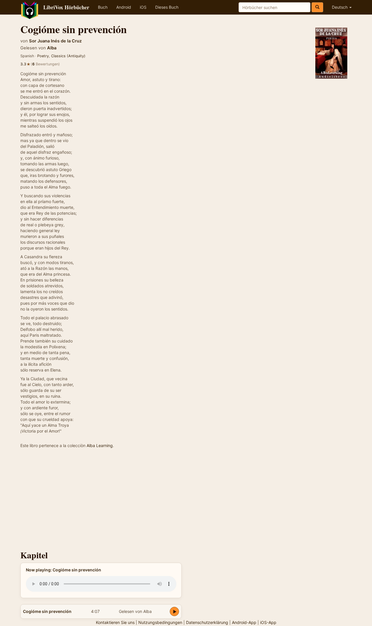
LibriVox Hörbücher (66, 7)
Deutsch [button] (340, 7)
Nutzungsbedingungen (160, 622)
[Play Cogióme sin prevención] (174, 611)
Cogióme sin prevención (47, 611)
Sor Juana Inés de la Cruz (55, 41)
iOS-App (268, 622)
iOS (143, 7)
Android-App (244, 622)
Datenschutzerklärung (207, 622)
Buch (103, 7)
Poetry (43, 56)
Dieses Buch (166, 7)
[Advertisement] (186, 500)
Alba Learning (100, 445)
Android (123, 7)
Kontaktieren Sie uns (115, 622)
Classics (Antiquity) (68, 56)
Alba (51, 48)
